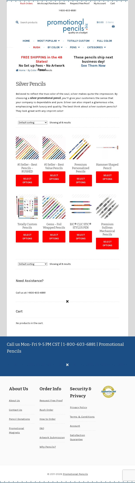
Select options (27, 180)
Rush (36, 47)
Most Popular (47, 40)
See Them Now (93, 66)
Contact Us (15, 409)
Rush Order (46, 409)
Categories (95, 47)
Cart (112, 3)
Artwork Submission (52, 437)
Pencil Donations (19, 419)
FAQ (42, 428)
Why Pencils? (48, 446)
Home (26, 40)
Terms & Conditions (82, 416)
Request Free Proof (79, 3)
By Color (54, 47)
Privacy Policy (78, 407)
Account (75, 425)
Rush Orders (26, 3)
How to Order (48, 419)
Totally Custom (78, 40)
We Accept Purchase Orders (51, 3)
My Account (100, 3)
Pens (73, 47)
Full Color (104, 40)
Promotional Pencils (75, 474)
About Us (14, 400)
